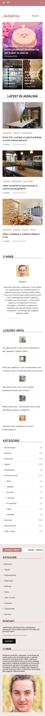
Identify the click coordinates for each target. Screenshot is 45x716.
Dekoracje (23, 459)
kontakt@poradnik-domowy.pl (14, 635)
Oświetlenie (23, 470)
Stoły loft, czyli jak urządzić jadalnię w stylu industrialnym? (21, 139)
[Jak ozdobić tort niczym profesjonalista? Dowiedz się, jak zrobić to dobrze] (22, 40)
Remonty (23, 520)
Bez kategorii (23, 447)
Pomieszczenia (23, 475)
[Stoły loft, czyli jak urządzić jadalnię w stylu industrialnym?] (22, 115)
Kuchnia (24, 492)
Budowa (23, 453)
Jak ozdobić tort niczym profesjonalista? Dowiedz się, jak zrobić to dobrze (22, 49)
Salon (24, 509)
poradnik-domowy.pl (13, 318)
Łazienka (24, 498)
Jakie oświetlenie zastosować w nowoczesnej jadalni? (20, 187)
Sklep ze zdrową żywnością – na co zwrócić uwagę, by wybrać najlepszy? (12, 75)
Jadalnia (24, 486)
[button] (24, 550)
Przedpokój (24, 503)
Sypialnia (24, 514)
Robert (7, 144)
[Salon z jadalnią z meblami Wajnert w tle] (22, 212)
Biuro (24, 481)
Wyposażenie (23, 526)
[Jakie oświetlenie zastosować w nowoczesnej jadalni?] (22, 163)
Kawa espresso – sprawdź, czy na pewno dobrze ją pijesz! (32, 78)
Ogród (23, 464)
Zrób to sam (23, 531)
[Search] (41, 3)
